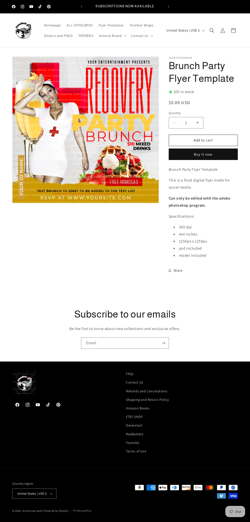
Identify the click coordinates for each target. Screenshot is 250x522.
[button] (112, 36)
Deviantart (134, 425)
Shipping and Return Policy (147, 399)
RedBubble (134, 434)
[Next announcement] (168, 6)
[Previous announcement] (81, 6)
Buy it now (203, 154)
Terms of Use (136, 451)
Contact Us (134, 382)
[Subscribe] (163, 343)
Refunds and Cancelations (146, 391)
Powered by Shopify (56, 510)
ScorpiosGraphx (32, 510)
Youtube (132, 442)
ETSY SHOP (134, 417)
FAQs (130, 374)
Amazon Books (137, 408)
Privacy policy (82, 510)
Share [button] (178, 270)
